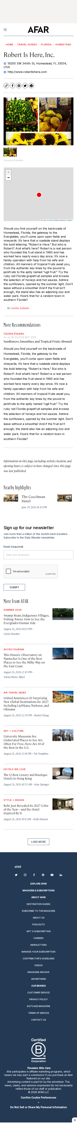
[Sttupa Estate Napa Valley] (64, 498)
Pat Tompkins (41, 753)
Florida (46, 44)
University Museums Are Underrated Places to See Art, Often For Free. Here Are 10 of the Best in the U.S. (24, 741)
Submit (14, 587)
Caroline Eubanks (14, 333)
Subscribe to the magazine (38, 911)
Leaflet (44, 220)
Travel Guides (27, 44)
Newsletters (38, 945)
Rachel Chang (41, 715)
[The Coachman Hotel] (11, 498)
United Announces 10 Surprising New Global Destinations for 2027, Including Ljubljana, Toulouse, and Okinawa (26, 703)
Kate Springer (41, 784)
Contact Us (38, 1019)
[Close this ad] (74, 1119)
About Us (38, 917)
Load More (38, 841)
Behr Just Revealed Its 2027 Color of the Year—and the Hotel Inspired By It (26, 809)
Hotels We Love (15, 769)
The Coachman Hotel (33, 498)
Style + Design (14, 800)
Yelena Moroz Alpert (14, 677)
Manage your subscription (38, 951)
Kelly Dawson (40, 819)
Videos (38, 965)
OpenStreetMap (53, 220)
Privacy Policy (38, 999)
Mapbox (70, 220)
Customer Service (38, 992)
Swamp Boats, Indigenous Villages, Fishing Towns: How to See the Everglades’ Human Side (26, 619)
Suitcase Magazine (38, 1006)
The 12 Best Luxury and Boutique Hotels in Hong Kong (25, 776)
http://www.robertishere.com (27, 72)
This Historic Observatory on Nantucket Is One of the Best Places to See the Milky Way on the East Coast (24, 660)
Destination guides (38, 904)
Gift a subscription (39, 931)
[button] (39, 195)
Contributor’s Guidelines (38, 958)
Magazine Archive (38, 972)
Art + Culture (14, 730)
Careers (38, 938)
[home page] (38, 29)
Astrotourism (14, 649)
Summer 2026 (13, 609)
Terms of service (38, 1013)
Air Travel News (15, 692)
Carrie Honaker (12, 633)
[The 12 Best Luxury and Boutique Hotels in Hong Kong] (62, 773)
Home (9, 44)
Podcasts (38, 924)
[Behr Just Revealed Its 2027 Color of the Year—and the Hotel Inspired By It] (62, 804)
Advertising (38, 979)
